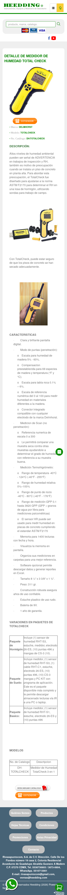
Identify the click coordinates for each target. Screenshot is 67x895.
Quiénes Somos (20, 813)
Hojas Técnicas (20, 825)
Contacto (33, 849)
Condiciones (46, 825)
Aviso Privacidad (47, 837)
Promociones (20, 837)
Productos (47, 813)
